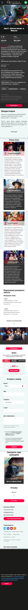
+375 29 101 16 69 (8, 509)
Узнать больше (17, 470)
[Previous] (2, 334)
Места (13, 537)
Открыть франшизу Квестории (14, 518)
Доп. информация (9, 416)
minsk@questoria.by (9, 512)
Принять (7, 583)
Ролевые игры (16, 534)
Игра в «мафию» (7, 534)
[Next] (25, 334)
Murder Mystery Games (17, 531)
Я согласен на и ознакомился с (13, 433)
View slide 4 (16, 479)
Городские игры (7, 531)
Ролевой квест (7, 537)
